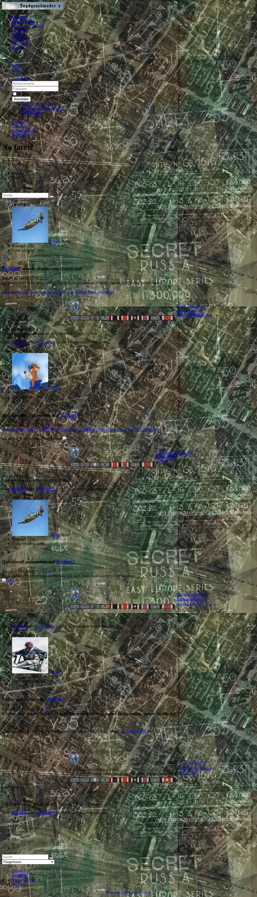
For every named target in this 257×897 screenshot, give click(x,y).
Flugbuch (19, 17)
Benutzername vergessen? (42, 108)
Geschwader (22, 44)
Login (17, 48)
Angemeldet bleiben (34, 94)
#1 (47, 278)
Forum (17, 35)
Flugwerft (20, 30)
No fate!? (11, 268)
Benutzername (70, 83)
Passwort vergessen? (38, 104)
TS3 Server (21, 39)
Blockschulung (24, 21)
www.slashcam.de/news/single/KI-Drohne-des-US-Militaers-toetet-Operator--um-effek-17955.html (80, 429)
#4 (48, 709)
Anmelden (21, 99)
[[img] (7, 580)
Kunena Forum (138, 892)
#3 (47, 571)
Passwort (66, 88)
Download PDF (133, 731)
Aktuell (18, 70)
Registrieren (31, 113)
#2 (47, 425)
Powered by (115, 892)
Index (16, 65)
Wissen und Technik (28, 26)
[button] (20, 78)
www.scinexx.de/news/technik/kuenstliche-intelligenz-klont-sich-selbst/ (58, 292)
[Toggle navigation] (4, 58)
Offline (54, 241)
